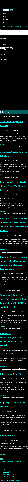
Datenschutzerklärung (9, 474)
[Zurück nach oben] (1, 459)
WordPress (19, 480)
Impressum (6, 472)
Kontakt (5, 469)
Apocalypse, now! (8, 435)
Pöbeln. (4, 147)
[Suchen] (11, 10)
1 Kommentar (15, 177)
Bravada (11, 480)
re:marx (3, 31)
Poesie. (8, 147)
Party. (3, 116)
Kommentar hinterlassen (13, 116)
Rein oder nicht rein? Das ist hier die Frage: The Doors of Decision (13, 186)
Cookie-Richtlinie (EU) (9, 476)
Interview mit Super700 (11, 374)
